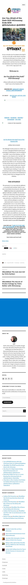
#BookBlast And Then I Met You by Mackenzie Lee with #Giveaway (14, 512)
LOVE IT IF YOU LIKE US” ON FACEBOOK (14, 226)
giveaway (22, 262)
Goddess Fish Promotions (10, 496)
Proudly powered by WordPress (9, 582)
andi (5, 262)
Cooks (3, 568)
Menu (23, 4)
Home (3, 559)
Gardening (5, 575)
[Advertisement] (14, 312)
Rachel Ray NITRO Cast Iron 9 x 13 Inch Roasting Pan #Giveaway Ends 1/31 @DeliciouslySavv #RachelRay (13, 476)
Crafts (3, 571)
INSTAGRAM (10, 119)
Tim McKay (6, 507)
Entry (3, 241)
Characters (5, 562)
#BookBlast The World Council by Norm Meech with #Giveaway (14, 498)
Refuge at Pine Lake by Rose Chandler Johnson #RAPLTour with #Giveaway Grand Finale (15, 544)
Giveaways (17, 262)
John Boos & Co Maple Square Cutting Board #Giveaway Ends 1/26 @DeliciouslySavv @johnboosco (13, 470)
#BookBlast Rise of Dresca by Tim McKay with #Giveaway (14, 503)
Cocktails (4, 565)
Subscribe (7, 402)
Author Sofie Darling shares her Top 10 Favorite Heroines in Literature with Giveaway (16, 551)
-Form (6, 241)
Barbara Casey (7, 516)
